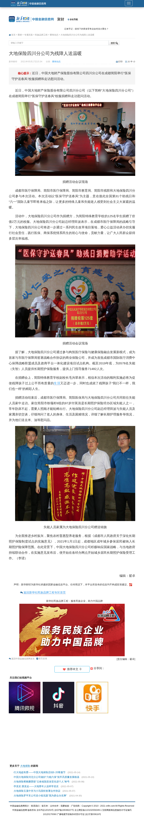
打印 (120, 61)
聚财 (60, 19)
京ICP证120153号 (45, 810)
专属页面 (28, 35)
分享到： (99, 668)
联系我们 (35, 806)
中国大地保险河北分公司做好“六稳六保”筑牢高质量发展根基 (46, 777)
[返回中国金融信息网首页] (130, 584)
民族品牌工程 (41, 35)
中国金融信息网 (19, 810)
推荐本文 (73, 669)
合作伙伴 (54, 806)
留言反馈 (43, 658)
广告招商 (75, 806)
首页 (13, 35)
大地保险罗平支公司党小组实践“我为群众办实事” (40, 795)
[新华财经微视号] (25, 697)
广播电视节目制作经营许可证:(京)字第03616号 (79, 814)
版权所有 (32, 810)
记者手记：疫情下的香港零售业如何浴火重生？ (86, 27)
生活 (57, 383)
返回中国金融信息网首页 (23, 658)
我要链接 (65, 806)
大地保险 (25, 765)
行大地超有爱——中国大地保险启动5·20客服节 (40, 772)
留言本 (45, 806)
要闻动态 (54, 35)
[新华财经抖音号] (59, 697)
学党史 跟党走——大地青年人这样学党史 (36, 786)
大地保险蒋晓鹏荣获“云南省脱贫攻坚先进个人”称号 (42, 781)
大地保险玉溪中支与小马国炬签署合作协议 (37, 790)
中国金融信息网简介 (19, 806)
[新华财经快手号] (93, 697)
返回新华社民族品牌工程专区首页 (45, 592)
